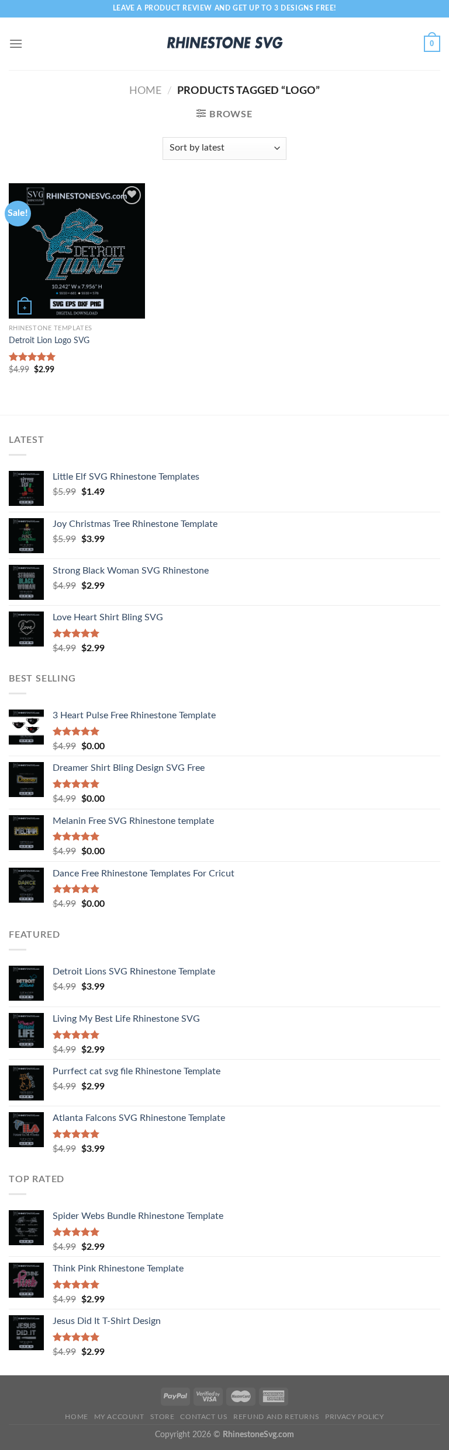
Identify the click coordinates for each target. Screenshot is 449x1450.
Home (145, 90)
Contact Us (203, 1416)
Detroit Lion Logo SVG (49, 340)
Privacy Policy (354, 1416)
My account (119, 1416)
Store (162, 1416)
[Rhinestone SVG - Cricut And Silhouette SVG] (224, 44)
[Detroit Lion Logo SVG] (77, 251)
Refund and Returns (276, 1416)
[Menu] (16, 43)
